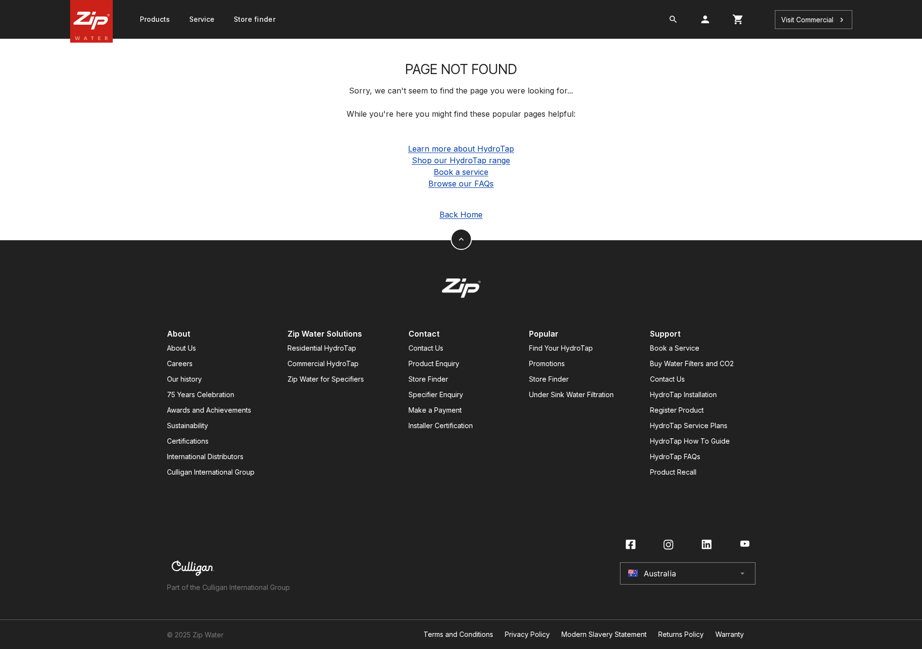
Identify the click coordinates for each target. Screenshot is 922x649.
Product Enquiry (433, 363)
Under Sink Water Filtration (571, 394)
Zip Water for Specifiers (325, 379)
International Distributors (205, 456)
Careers (180, 363)
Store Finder (428, 379)
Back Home (461, 214)
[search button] (673, 19)
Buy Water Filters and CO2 (692, 363)
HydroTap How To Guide (690, 441)
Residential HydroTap (321, 348)
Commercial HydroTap (323, 363)
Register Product (677, 410)
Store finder (254, 19)
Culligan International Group (211, 472)
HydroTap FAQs (675, 456)
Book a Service (674, 348)
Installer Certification (440, 425)
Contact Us (425, 348)
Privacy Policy (527, 634)
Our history (184, 379)
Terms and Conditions (458, 634)
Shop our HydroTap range (461, 160)
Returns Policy (681, 634)
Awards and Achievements (209, 410)
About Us (181, 348)
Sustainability (187, 425)
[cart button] (738, 19)
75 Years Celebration (200, 394)
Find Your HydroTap (561, 348)
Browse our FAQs (461, 183)
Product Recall (673, 472)
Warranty (729, 634)
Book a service (461, 172)
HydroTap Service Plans (688, 425)
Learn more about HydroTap (461, 149)
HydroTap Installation (683, 394)
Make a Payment (435, 410)
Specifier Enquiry (435, 394)
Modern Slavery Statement (604, 634)
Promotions (547, 363)
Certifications (188, 441)
